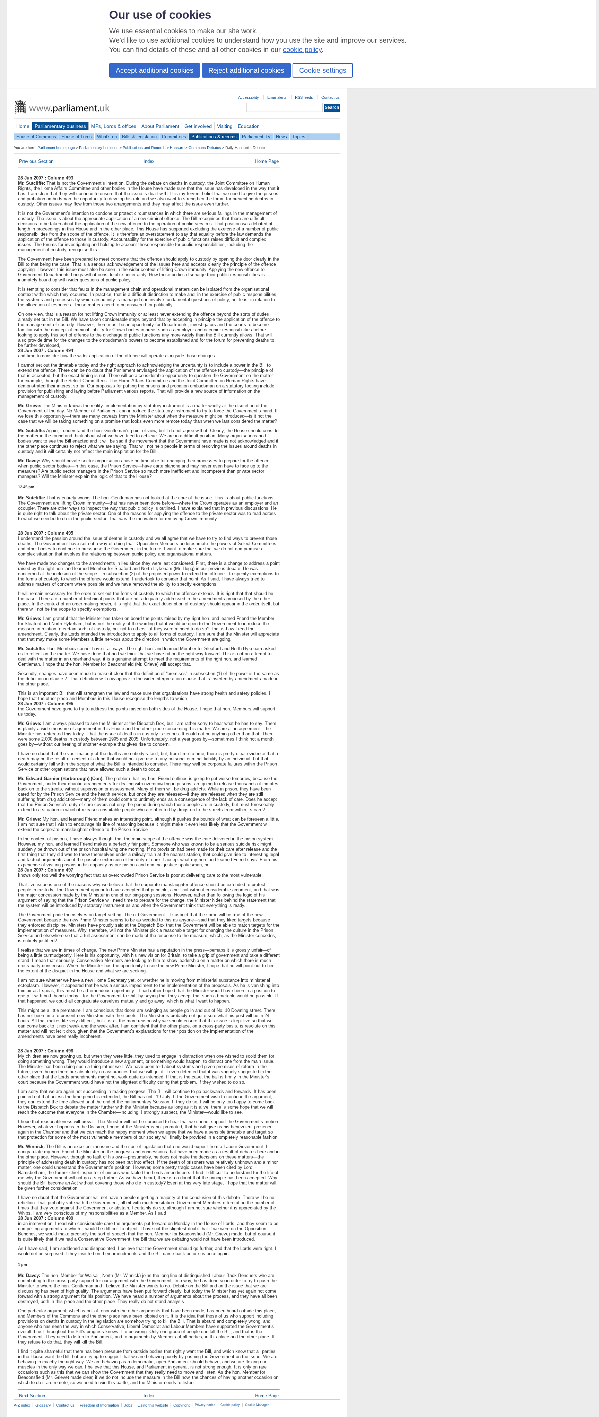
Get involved (198, 126)
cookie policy (302, 49)
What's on (107, 136)
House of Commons (36, 136)
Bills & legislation (139, 136)
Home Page (267, 161)
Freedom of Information (99, 1405)
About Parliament (160, 126)
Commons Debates (205, 148)
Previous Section (36, 161)
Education (249, 126)
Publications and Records (144, 148)
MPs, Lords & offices (113, 126)
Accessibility (248, 97)
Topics (298, 136)
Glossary (43, 1405)
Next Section (32, 1395)
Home (22, 126)
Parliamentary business (60, 126)
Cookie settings (322, 70)
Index (149, 161)
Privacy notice (205, 1405)
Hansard (177, 148)
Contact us (330, 97)
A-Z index (22, 1405)
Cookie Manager (257, 1405)
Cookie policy (230, 1405)
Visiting (225, 126)
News (281, 136)
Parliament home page (56, 148)
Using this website (153, 1405)
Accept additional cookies (154, 70)
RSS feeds (304, 97)
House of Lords (76, 136)
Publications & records (214, 136)
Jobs (128, 1405)
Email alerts (277, 97)
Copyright (181, 1405)
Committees (174, 136)
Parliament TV (256, 136)
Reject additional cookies (246, 70)
